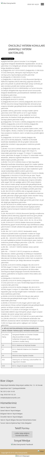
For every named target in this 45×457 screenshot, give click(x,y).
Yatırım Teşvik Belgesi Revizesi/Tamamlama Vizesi (18, 420)
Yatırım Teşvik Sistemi (8, 407)
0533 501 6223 (33, 4)
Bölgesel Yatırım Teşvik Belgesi (11, 414)
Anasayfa (3, 32)
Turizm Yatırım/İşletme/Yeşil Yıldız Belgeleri (16, 423)
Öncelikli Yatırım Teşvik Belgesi (11, 417)
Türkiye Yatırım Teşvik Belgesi (19, 34)
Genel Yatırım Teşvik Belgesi (10, 410)
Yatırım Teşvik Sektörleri (17, 32)
